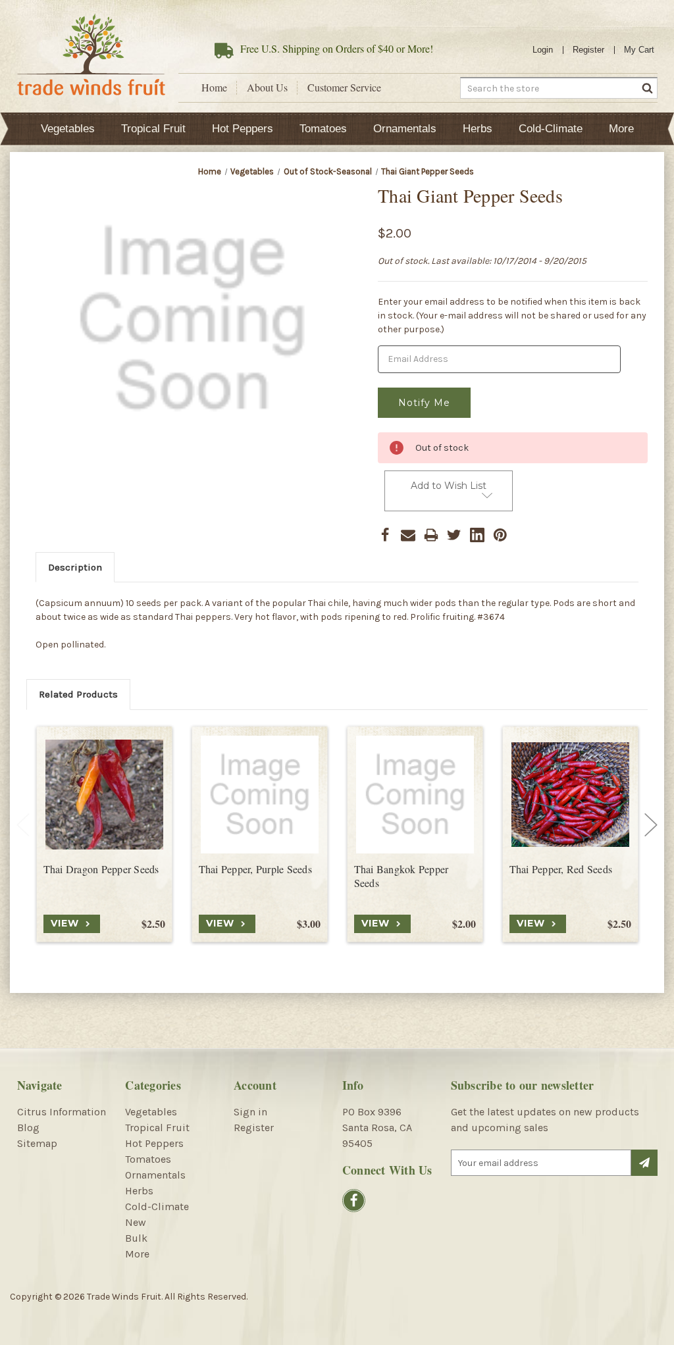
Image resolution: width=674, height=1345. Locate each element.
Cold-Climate (551, 128)
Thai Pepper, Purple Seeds (255, 869)
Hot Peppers (242, 128)
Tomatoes (323, 128)
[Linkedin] (477, 535)
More (621, 128)
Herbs (477, 128)
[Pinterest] (500, 535)
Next (651, 825)
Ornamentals (404, 128)
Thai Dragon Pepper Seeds (101, 869)
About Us (267, 87)
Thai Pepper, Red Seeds (561, 869)
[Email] (408, 535)
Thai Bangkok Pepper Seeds (401, 876)
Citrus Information (61, 1111)
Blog (28, 1127)
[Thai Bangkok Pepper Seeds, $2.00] (415, 794)
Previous (23, 825)
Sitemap (37, 1143)
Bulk (136, 1238)
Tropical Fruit (153, 128)
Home (214, 87)
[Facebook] (385, 535)
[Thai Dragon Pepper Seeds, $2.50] (104, 794)
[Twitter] (454, 535)
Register (588, 50)
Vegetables (68, 128)
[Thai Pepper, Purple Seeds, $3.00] (260, 794)
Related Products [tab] (78, 694)
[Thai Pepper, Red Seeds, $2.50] (570, 794)
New (135, 1222)
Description (75, 567)
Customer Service (344, 87)
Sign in (250, 1111)
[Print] (431, 535)
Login (542, 50)
